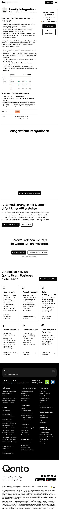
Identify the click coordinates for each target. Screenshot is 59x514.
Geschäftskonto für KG (8, 432)
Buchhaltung (24, 408)
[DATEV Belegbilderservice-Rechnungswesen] (37, 172)
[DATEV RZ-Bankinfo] (22, 172)
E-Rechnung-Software (26, 413)
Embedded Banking (25, 420)
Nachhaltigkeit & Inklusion (46, 407)
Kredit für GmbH (25, 395)
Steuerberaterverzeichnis (46, 434)
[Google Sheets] (22, 144)
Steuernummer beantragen (9, 398)
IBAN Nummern (25, 445)
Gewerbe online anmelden (8, 400)
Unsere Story (43, 391)
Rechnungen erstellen (7, 446)
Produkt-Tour (43, 395)
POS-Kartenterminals (7, 453)
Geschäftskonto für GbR (8, 428)
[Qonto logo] (5, 2)
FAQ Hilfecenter (44, 415)
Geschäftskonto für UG (8, 425)
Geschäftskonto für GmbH (9, 423)
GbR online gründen (7, 393)
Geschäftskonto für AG (8, 430)
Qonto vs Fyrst (24, 430)
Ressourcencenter (44, 417)
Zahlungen (5, 451)
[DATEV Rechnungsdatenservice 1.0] (51, 174)
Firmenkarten (5, 448)
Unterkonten (5, 444)
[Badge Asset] (42, 476)
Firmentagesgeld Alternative (9, 441)
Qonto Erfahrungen (44, 398)
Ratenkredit (24, 400)
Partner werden (44, 439)
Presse (41, 402)
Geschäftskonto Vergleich (27, 428)
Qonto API (42, 441)
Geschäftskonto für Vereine (9, 437)
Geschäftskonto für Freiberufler (10, 417)
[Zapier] (8, 144)
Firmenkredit (24, 393)
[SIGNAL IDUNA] (51, 144)
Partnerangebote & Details (46, 436)
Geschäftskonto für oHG (8, 434)
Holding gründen (6, 395)
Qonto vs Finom (25, 432)
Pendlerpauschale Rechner (27, 449)
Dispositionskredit (25, 398)
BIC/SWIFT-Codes (25, 447)
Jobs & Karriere (43, 400)
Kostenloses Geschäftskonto (9, 439)
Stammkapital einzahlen (8, 402)
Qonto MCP (42, 443)
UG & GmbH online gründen (9, 391)
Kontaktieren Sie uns (45, 393)
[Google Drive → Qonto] (37, 148)
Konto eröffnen (49, 2)
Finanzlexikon (43, 422)
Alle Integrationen (44, 432)
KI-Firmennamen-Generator (28, 442)
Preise (6, 371)
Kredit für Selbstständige (27, 391)
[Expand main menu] (56, 2)
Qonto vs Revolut (25, 434)
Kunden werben (43, 405)
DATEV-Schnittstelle (26, 410)
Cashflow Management (27, 417)
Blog (41, 420)
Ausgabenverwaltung (26, 415)
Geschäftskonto (6, 410)
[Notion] (8, 168)
